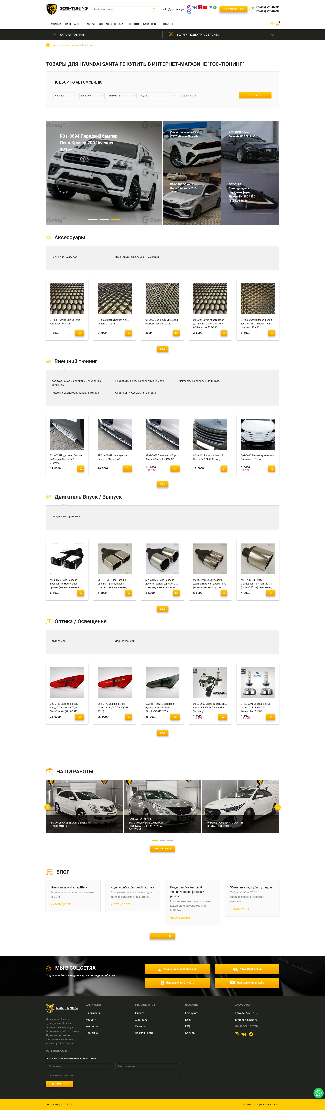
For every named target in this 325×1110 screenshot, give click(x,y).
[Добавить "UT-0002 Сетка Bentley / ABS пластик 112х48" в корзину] (128, 333)
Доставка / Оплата (111, 24)
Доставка (141, 1019)
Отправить (59, 1083)
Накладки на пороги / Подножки (199, 381)
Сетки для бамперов (64, 257)
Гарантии (140, 1026)
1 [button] (93, 219)
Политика (91, 1033)
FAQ (187, 1026)
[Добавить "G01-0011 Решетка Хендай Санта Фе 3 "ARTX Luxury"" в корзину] (224, 468)
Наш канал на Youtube (250, 982)
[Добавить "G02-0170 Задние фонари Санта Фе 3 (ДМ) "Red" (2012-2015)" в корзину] (128, 717)
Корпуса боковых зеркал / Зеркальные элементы (76, 383)
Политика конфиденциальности (261, 1104)
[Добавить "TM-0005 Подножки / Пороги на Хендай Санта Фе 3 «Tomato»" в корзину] (80, 468)
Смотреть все (162, 848)
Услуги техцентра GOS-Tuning (198, 34)
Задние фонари (125, 641)
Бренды (190, 1033)
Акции (91, 24)
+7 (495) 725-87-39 (267, 11)
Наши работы (73, 24)
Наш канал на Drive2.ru (180, 982)
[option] (85, 808)
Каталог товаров (72, 34)
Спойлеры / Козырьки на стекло (136, 392)
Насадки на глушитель (65, 516)
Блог (188, 1019)
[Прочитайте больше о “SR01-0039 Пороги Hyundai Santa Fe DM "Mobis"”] (127, 468)
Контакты (166, 24)
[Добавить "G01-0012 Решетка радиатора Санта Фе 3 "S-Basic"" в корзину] (271, 468)
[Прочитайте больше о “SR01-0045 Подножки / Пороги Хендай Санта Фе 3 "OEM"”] (175, 468)
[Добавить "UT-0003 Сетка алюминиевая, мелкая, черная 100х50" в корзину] (176, 333)
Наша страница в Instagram (180, 968)
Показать (255, 95)
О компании (53, 24)
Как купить (192, 1013)
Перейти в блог (162, 936)
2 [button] (104, 219)
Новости (133, 24)
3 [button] (115, 219)
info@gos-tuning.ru (174, 9)
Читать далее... (61, 904)
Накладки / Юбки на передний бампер (139, 381)
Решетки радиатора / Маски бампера (75, 392)
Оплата (139, 1013)
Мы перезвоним (233, 9)
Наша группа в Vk (251, 968)
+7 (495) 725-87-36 (267, 7)
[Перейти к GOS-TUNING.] (48, 46)
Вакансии (149, 24)
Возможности (144, 1033)
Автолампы (58, 641)
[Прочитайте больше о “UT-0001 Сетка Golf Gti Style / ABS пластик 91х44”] (79, 333)
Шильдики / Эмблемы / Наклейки (137, 257)
